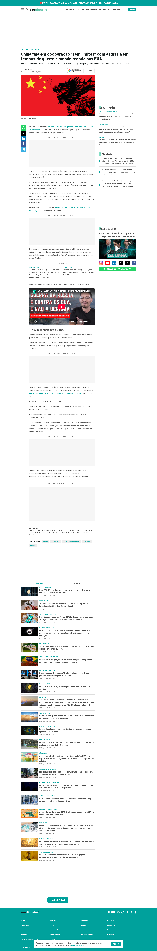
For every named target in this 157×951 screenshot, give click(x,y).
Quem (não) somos (85, 934)
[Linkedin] (118, 911)
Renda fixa (111, 925)
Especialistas (26, 930)
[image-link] (29, 591)
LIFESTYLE (116, 9)
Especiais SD (54, 930)
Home (23, 920)
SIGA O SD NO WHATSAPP (119, 269)
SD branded (111, 930)
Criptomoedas (112, 920)
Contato (110, 934)
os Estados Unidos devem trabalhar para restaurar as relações (55, 393)
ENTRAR (132, 9)
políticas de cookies (77, 945)
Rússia (32, 545)
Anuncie (24, 934)
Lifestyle (53, 939)
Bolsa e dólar (83, 920)
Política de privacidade (29, 939)
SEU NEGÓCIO (104, 9)
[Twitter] (131, 911)
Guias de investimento (87, 930)
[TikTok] (122, 912)
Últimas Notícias (72, 9)
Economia (55, 541)
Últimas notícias (56, 920)
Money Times (55, 934)
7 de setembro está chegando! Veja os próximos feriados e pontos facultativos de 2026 (78, 272)
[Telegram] (127, 911)
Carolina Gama (26, 69)
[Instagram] (108, 911)
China (45, 541)
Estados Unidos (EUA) (71, 541)
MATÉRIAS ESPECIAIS (89, 9)
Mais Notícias (58, 900)
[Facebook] (135, 912)
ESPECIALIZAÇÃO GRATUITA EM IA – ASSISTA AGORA (95, 3)
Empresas (25, 925)
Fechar (116, 944)
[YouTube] (113, 911)
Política (87, 541)
